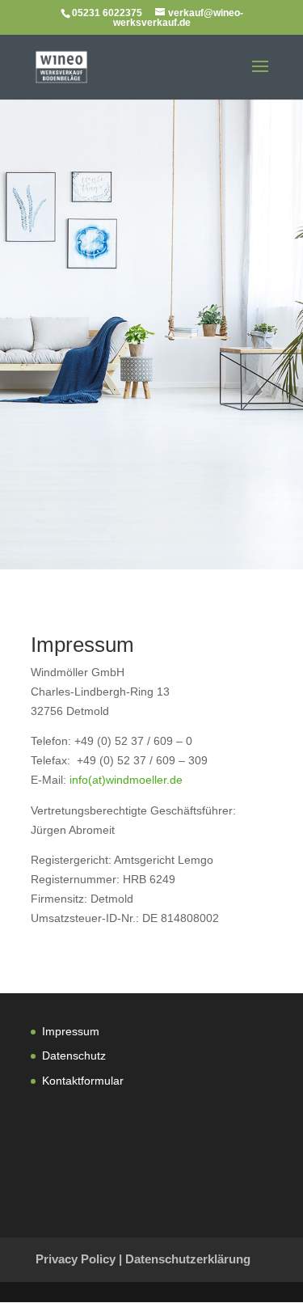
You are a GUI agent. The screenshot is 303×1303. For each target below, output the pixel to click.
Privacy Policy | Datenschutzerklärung (143, 1259)
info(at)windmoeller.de (126, 779)
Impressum (70, 1031)
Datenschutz (74, 1055)
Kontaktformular (83, 1080)
